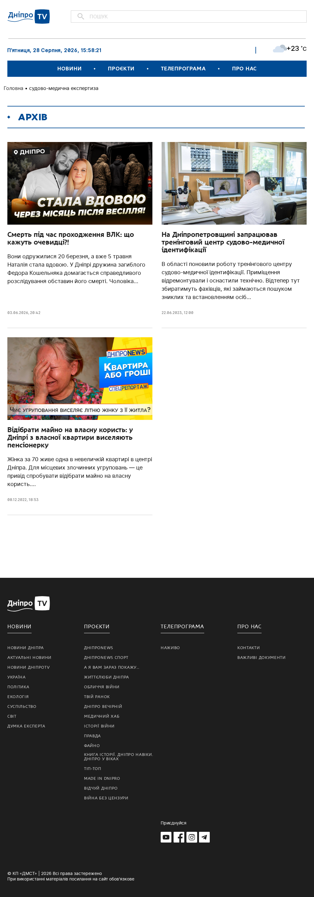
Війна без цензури (106, 798)
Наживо (170, 648)
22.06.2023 (172, 312)
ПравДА (92, 736)
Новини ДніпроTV (28, 667)
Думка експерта (26, 726)
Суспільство (21, 707)
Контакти (248, 648)
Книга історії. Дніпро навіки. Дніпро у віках (118, 757)
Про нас (244, 69)
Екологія (18, 697)
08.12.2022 (17, 499)
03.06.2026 (17, 312)
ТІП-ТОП (92, 769)
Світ (12, 716)
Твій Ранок (97, 697)
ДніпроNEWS (98, 648)
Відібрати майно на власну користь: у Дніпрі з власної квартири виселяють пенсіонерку (70, 437)
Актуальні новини (29, 658)
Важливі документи (261, 658)
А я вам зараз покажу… (112, 667)
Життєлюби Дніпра (106, 677)
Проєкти (121, 69)
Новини (69, 69)
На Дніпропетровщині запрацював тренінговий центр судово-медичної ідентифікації (223, 242)
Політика (18, 687)
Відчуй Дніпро (101, 788)
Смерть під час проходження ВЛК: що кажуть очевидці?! (70, 238)
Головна (13, 88)
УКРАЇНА (16, 677)
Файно (92, 746)
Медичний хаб (101, 716)
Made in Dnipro (102, 778)
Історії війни (99, 726)
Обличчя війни (102, 687)
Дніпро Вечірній (103, 707)
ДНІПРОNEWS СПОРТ (106, 658)
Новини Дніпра (25, 648)
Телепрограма (183, 69)
